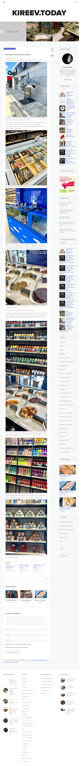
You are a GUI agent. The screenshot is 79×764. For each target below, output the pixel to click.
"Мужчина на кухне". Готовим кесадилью (70, 703)
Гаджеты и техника (64, 373)
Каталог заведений (64, 401)
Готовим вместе (63, 381)
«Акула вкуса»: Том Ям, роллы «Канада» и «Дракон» (39, 566)
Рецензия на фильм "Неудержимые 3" (70, 680)
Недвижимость (61, 30)
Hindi (60, 350)
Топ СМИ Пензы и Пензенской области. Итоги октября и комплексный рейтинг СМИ (67, 296)
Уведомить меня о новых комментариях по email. (18, 644)
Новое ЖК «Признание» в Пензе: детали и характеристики (13, 34)
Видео (61, 369)
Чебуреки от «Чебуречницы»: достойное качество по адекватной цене (66, 122)
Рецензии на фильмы (64, 448)
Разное (61, 444)
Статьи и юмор (63, 452)
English (61, 346)
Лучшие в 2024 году (64, 424)
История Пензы (63, 397)
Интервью (62, 389)
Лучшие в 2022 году (64, 416)
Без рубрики (62, 365)
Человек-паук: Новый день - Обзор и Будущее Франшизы (13, 730)
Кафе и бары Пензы (64, 533)
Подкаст (61, 436)
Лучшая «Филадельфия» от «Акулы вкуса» (10, 566)
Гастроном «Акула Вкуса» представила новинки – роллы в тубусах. (12, 600)
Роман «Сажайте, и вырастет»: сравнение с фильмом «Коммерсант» (67, 211)
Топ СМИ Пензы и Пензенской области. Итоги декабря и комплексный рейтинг (67, 153)
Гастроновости (63, 377)
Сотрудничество (63, 537)
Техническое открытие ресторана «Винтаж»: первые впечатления (67, 144)
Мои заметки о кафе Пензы (66, 529)
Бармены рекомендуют (65, 361)
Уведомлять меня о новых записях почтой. (17, 647)
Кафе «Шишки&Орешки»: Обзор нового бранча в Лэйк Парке (66, 224)
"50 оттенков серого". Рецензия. (70, 686)
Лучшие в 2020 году (64, 412)
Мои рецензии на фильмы (66, 521)
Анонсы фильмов (63, 357)
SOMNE (61, 353)
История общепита (64, 393)
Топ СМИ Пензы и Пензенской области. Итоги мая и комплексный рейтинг (67, 287)
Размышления (63, 440)
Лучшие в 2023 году (64, 420)
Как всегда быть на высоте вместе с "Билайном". (70, 694)
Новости (61, 432)
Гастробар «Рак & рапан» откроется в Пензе (70, 108)
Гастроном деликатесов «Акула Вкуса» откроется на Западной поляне (26, 600)
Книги (33, 29)
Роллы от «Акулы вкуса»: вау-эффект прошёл (24, 566)
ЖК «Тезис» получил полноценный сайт (64, 217)
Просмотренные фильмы (65, 525)
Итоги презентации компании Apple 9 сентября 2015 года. (70, 711)
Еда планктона (63, 385)
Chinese (61, 342)
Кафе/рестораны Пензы (9, 48)
